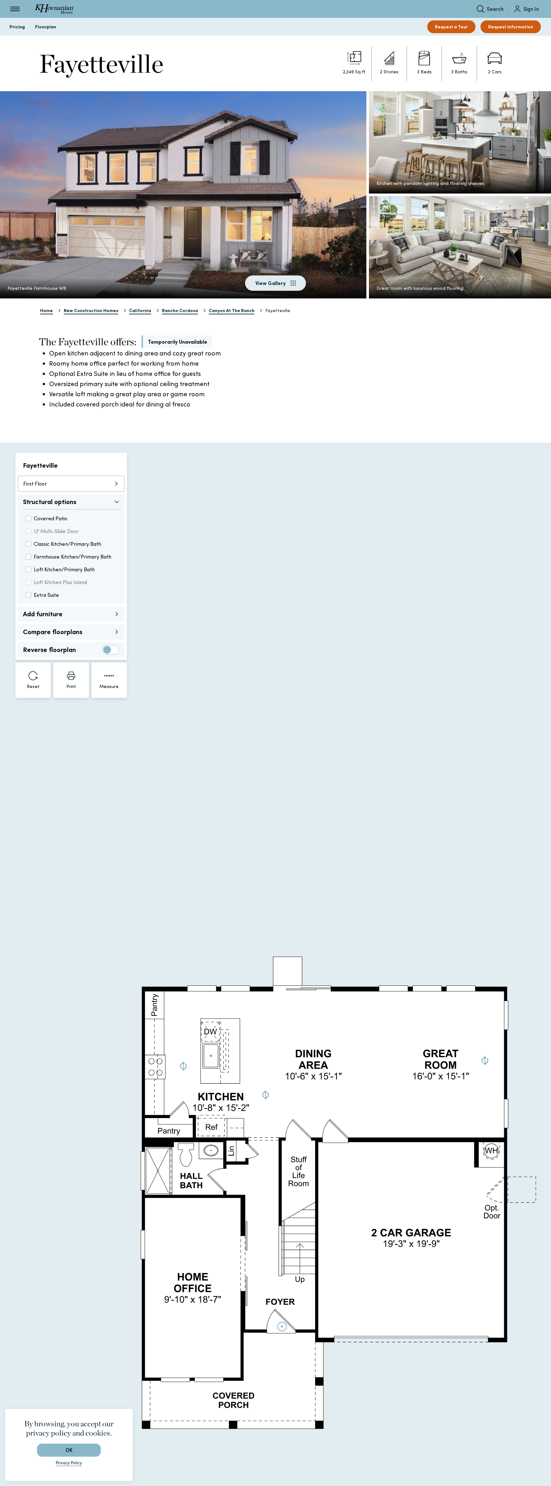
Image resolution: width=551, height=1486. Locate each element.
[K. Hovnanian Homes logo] (54, 9)
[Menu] (15, 9)
